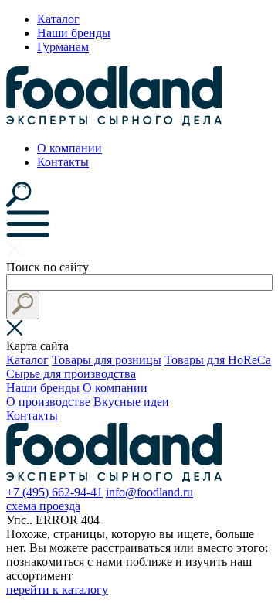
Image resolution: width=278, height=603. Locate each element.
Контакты (63, 162)
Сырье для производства (71, 373)
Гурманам (63, 46)
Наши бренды (73, 32)
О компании (69, 148)
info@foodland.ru (149, 492)
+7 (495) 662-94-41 (54, 492)
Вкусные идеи (131, 401)
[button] (22, 305)
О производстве (48, 401)
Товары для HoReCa (217, 359)
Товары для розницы (106, 359)
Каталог (58, 19)
